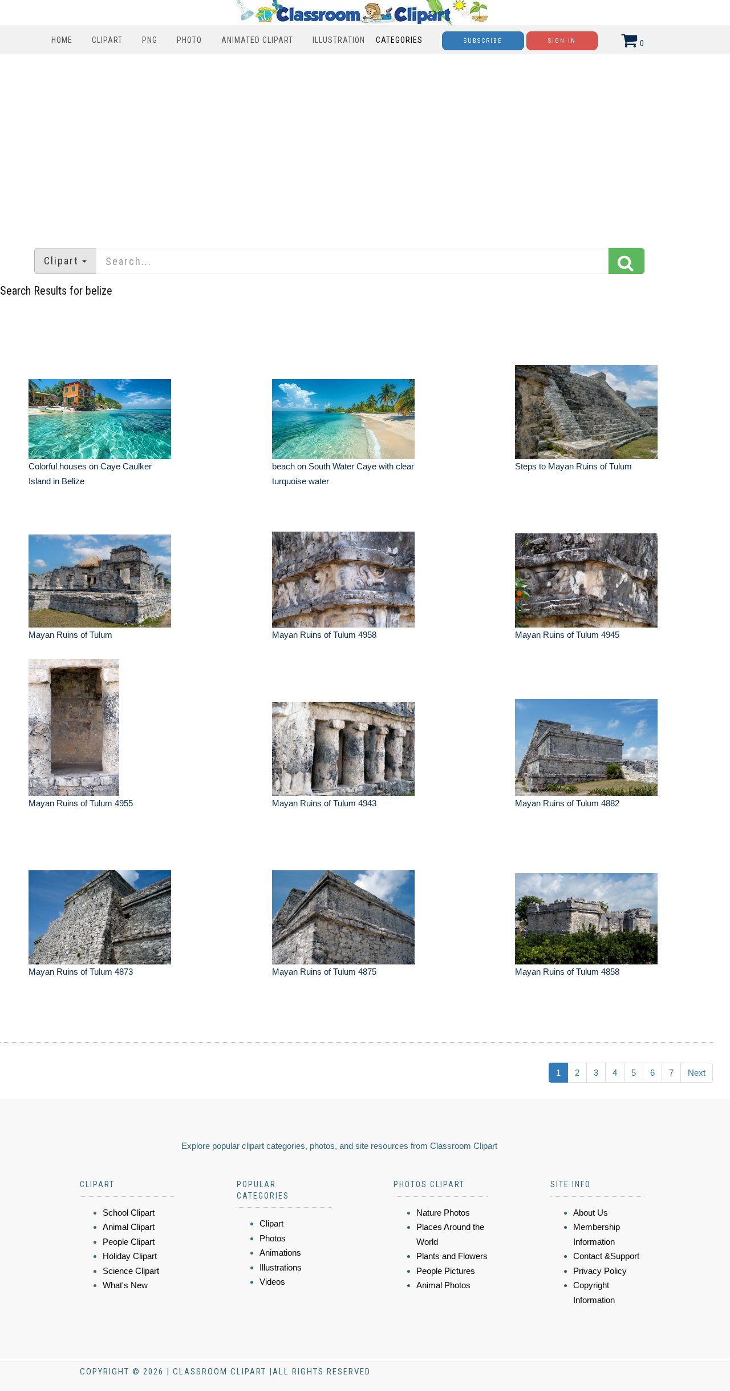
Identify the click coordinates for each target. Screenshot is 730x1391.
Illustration (339, 40)
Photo (189, 40)
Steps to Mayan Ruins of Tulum (573, 466)
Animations (280, 1252)
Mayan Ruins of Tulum (70, 635)
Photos (272, 1238)
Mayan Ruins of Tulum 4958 (324, 635)
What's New (125, 1285)
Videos (272, 1282)
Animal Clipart (129, 1227)
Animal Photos (443, 1285)
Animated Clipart (257, 40)
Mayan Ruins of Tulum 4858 (567, 971)
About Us (590, 1212)
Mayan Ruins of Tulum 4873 (81, 971)
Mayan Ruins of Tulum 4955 (81, 803)
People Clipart (129, 1242)
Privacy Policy (600, 1271)
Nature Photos (443, 1212)
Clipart (107, 40)
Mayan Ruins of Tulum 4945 (567, 635)
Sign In (562, 41)
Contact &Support (606, 1256)
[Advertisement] (365, 145)
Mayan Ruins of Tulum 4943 (324, 803)
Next (696, 1073)
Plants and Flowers (452, 1256)
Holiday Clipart (130, 1256)
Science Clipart (131, 1271)
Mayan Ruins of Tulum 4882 (567, 803)
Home (61, 40)
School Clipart (129, 1212)
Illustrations (280, 1267)
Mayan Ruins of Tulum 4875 (324, 971)
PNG (149, 40)
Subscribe (483, 41)
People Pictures (445, 1271)
